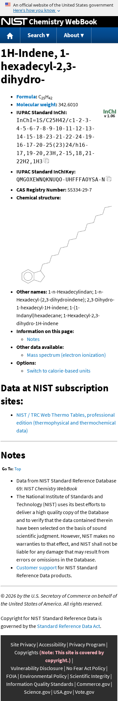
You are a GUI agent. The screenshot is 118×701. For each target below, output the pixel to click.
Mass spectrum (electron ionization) (66, 354)
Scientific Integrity (89, 676)
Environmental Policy (43, 676)
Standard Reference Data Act (68, 626)
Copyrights (26, 652)
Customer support (36, 567)
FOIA (11, 676)
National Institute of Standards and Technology (14, 21)
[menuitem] (10, 35)
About (71, 35)
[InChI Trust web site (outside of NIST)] (109, 117)
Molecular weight (36, 104)
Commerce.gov (93, 684)
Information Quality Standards (39, 684)
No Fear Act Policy (85, 668)
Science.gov (37, 691)
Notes (33, 339)
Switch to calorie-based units (58, 370)
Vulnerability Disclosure (37, 668)
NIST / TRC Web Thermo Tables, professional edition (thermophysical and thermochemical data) (66, 422)
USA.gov (62, 691)
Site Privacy (23, 644)
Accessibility (52, 644)
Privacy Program (87, 644)
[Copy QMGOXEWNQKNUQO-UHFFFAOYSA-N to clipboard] (108, 180)
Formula (26, 96)
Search (36, 35)
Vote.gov (84, 691)
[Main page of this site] (10, 35)
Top (17, 469)
